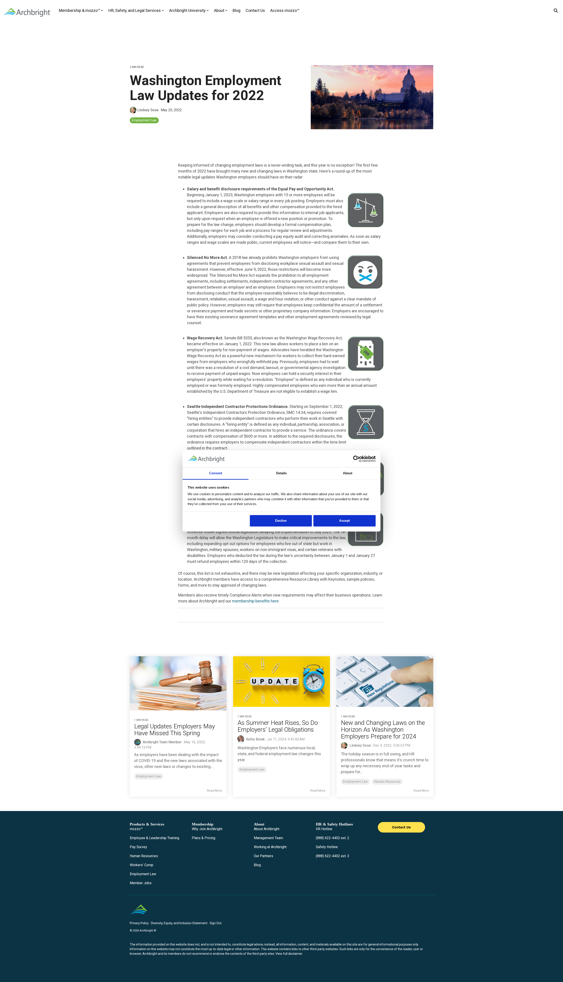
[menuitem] (136, 829)
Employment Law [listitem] (148, 776)
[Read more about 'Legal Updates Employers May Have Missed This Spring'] (178, 683)
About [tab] (347, 473)
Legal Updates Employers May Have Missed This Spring (174, 730)
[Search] (556, 10)
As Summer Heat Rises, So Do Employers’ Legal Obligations (278, 726)
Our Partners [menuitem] (263, 856)
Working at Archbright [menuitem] (270, 847)
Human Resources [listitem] (387, 782)
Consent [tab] (215, 473)
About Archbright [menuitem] (266, 829)
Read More (214, 790)
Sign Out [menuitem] (215, 923)
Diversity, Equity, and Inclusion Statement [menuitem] (179, 923)
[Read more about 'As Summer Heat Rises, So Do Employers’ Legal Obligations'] (281, 681)
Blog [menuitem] (257, 865)
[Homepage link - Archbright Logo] (138, 916)
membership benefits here (255, 601)
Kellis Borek (255, 739)
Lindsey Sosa (147, 110)
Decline (281, 521)
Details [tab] (281, 473)
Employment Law (144, 120)
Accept (344, 521)
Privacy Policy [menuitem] (139, 923)
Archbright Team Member (161, 742)
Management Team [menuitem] (268, 838)
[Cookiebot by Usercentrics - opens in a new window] (356, 459)
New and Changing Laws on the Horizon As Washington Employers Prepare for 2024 (383, 729)
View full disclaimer (289, 953)
